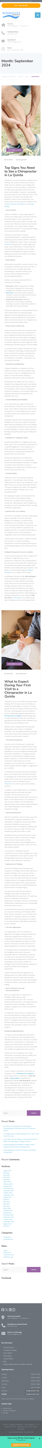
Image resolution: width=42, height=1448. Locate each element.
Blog (4, 1361)
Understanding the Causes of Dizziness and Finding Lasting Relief (19, 1151)
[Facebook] (2, 1309)
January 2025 (7, 1213)
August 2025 (7, 1197)
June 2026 (6, 1175)
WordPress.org (8, 1257)
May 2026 (6, 1177)
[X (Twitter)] (6, 1309)
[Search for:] (14, 1113)
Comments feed (8, 1255)
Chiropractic (7, 1237)
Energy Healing (8, 1359)
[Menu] (38, 15)
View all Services (8, 1347)
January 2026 (7, 1186)
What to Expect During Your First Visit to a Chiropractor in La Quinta (18, 689)
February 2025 (8, 1210)
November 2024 (8, 1217)
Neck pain (9, 293)
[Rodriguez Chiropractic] (11, 15)
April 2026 (6, 1179)
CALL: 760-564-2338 (21, 5)
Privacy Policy (7, 1408)
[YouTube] (13, 1309)
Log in (5, 1250)
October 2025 (7, 1193)
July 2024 (6, 1226)
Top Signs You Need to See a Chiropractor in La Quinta (20, 171)
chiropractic (8, 244)
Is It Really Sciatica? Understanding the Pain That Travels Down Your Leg (21, 1135)
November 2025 (8, 1191)
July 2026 (6, 1173)
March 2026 (7, 1182)
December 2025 (8, 1188)
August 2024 (7, 1224)
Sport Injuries (7, 1353)
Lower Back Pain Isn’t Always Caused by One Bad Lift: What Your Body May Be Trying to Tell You (20, 1140)
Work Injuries (7, 1356)
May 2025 (6, 1204)
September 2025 (8, 1195)
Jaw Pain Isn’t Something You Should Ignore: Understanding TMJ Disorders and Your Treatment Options (19, 1128)
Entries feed (7, 1252)
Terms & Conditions (9, 1410)
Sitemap (5, 1413)
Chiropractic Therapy (10, 1350)
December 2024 (8, 1215)
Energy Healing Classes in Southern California (17, 1364)
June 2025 (6, 1202)
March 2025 (7, 1208)
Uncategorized (21, 160)
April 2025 (6, 1206)
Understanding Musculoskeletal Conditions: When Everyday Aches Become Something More (19, 1146)
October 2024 (7, 1219)
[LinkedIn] (10, 1309)
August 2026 (7, 1171)
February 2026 (8, 1184)
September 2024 (8, 1221)
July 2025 (6, 1199)
